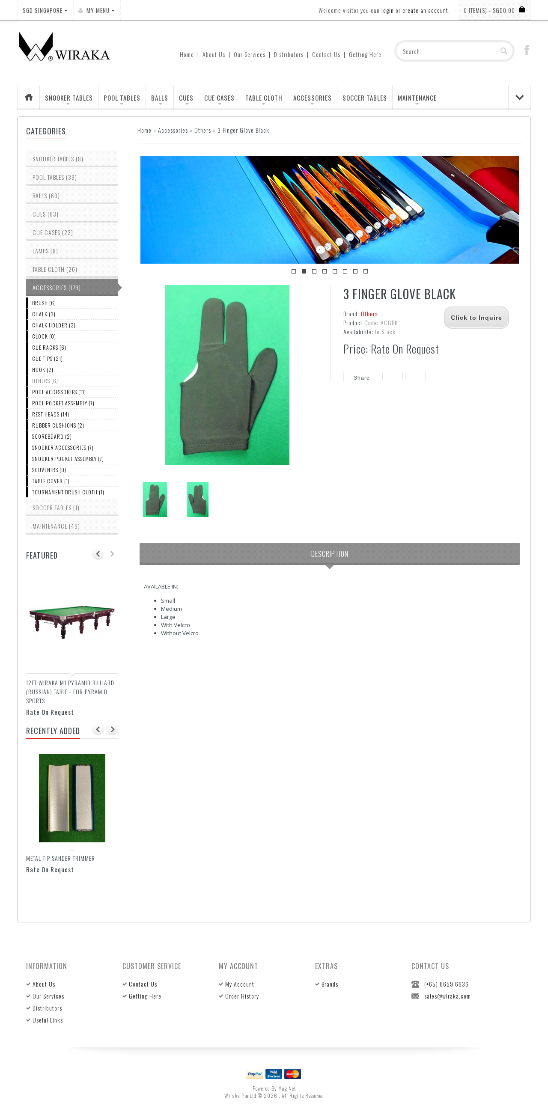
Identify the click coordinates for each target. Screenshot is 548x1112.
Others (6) (45, 380)
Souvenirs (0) (49, 469)
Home (187, 54)
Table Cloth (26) (55, 269)
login (387, 10)
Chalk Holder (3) (54, 325)
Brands (330, 983)
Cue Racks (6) (49, 347)
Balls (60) (46, 195)
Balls (159, 97)
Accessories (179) (57, 287)
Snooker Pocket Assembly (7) (68, 458)
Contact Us (326, 54)
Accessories (312, 97)
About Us (214, 54)
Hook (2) (43, 369)
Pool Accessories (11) (59, 391)
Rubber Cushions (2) (58, 425)
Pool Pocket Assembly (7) (63, 403)
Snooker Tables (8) (58, 158)
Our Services (249, 54)
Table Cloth (264, 97)
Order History (242, 995)
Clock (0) (44, 336)
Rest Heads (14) (50, 414)
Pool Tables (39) (55, 176)
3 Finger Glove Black (243, 129)
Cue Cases (219, 97)
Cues (186, 97)
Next (504, 210)
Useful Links (48, 1019)
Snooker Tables (69, 97)
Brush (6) (44, 302)
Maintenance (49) (56, 525)
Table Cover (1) (51, 481)
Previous (155, 210)
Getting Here (365, 54)
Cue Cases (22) (53, 232)
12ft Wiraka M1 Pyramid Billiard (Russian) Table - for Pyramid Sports (70, 691)
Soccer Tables (364, 97)
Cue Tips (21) (47, 358)
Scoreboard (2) (52, 436)
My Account (239, 983)
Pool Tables (122, 97)
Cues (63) (46, 213)
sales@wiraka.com (447, 995)
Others (202, 129)
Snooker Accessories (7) (63, 447)
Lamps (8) (45, 250)
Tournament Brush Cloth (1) (68, 492)
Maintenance (417, 97)
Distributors (289, 54)
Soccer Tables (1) (56, 507)
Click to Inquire (476, 317)
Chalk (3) (44, 314)
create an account (425, 10)
